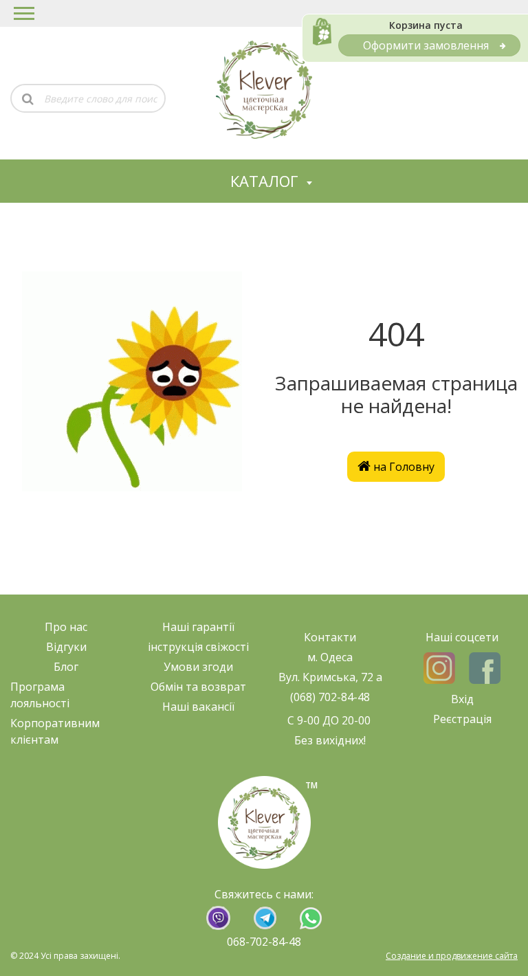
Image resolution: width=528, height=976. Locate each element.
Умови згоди (198, 666)
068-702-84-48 (264, 941)
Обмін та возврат (198, 686)
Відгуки (66, 646)
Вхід (462, 699)
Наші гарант (195, 626)
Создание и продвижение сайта (452, 956)
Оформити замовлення (426, 45)
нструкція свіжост (198, 646)
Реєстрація (462, 719)
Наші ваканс (195, 706)
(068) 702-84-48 (330, 697)
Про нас (66, 626)
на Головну (402, 466)
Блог (66, 666)
